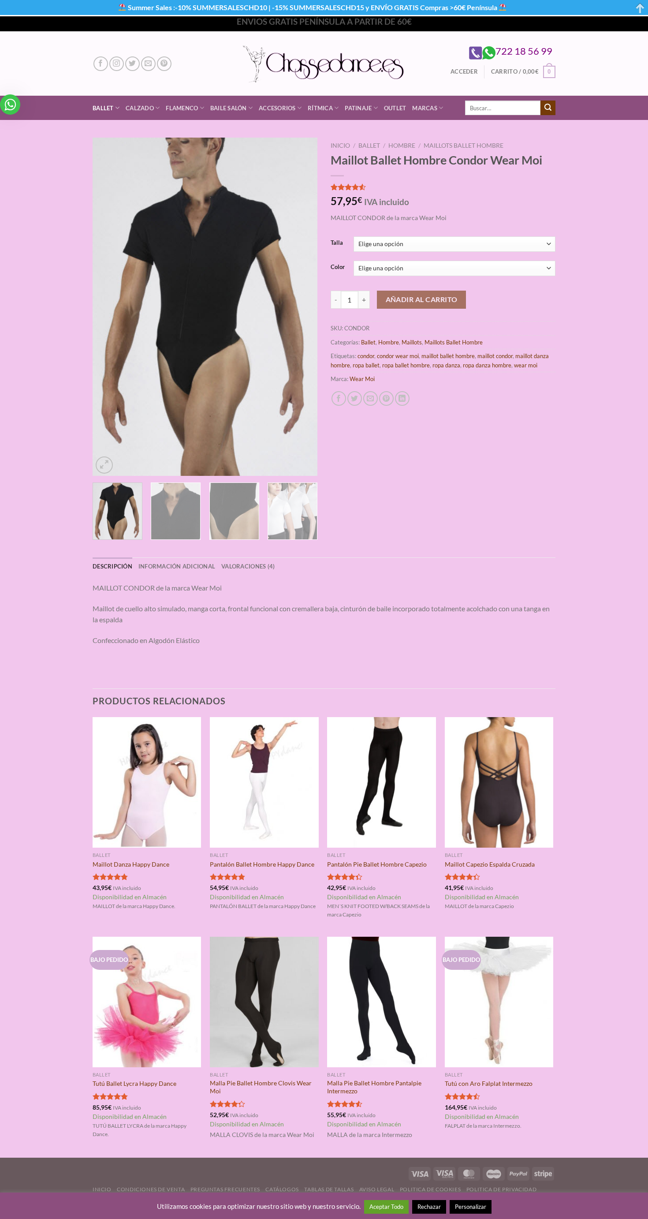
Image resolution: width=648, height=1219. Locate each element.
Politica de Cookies (430, 1189)
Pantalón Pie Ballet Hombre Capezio (377, 864)
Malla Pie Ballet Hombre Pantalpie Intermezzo (374, 1087)
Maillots (412, 342)
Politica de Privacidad (501, 1189)
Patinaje (358, 108)
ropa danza (446, 365)
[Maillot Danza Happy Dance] (147, 782)
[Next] (302, 306)
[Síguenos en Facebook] (100, 63)
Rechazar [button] (429, 1206)
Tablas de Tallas (329, 1189)
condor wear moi (398, 355)
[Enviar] (547, 108)
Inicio (340, 145)
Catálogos (282, 1189)
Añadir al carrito (422, 299)
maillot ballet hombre (448, 355)
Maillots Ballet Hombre (463, 145)
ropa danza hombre (487, 365)
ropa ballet (366, 365)
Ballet (103, 108)
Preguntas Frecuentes (225, 1189)
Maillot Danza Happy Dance (131, 864)
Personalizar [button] (470, 1206)
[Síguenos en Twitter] (132, 63)
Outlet (395, 108)
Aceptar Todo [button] (386, 1206)
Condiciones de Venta (151, 1189)
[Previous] (108, 306)
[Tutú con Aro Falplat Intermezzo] (499, 1002)
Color (338, 267)
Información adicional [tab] (176, 566)
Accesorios (277, 108)
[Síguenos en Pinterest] (164, 63)
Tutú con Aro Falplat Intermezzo (489, 1083)
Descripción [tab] (112, 566)
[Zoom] (104, 465)
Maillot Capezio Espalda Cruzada (490, 864)
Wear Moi (362, 378)
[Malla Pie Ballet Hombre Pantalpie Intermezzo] (381, 1002)
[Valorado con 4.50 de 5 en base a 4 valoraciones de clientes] (443, 187)
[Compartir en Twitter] (354, 398)
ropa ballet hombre (406, 365)
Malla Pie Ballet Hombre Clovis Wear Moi (261, 1087)
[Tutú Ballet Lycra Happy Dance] (147, 1002)
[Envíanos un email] (148, 63)
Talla (337, 243)
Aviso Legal (377, 1189)
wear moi (525, 365)
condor (366, 355)
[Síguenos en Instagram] (116, 63)
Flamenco (182, 108)
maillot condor (495, 355)
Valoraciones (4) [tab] (248, 566)
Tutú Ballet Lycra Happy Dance (134, 1083)
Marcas (424, 108)
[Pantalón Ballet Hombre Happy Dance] (264, 782)
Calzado (140, 108)
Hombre (401, 145)
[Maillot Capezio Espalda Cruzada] (499, 782)
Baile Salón (228, 108)
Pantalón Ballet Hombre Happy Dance (262, 864)
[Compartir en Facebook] (338, 398)
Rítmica (320, 108)
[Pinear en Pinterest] (386, 398)
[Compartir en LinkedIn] (402, 398)
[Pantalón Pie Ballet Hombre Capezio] (381, 782)
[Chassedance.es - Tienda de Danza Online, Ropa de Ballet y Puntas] (324, 63)
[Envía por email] (370, 398)
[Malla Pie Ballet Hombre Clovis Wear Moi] (264, 1002)
